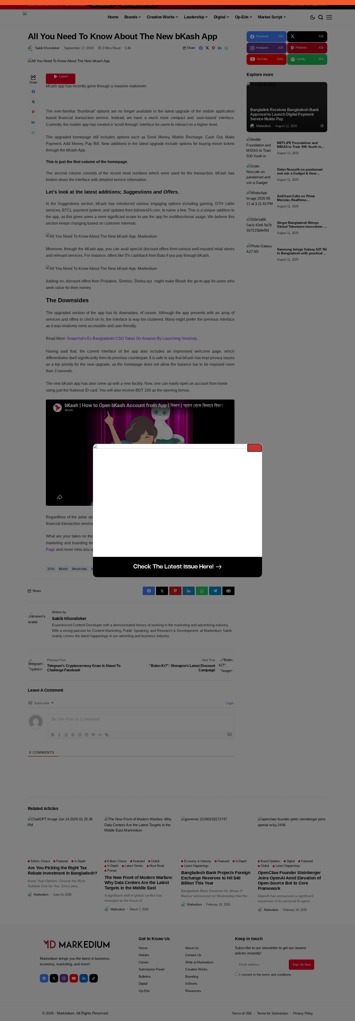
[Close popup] (255, 448)
